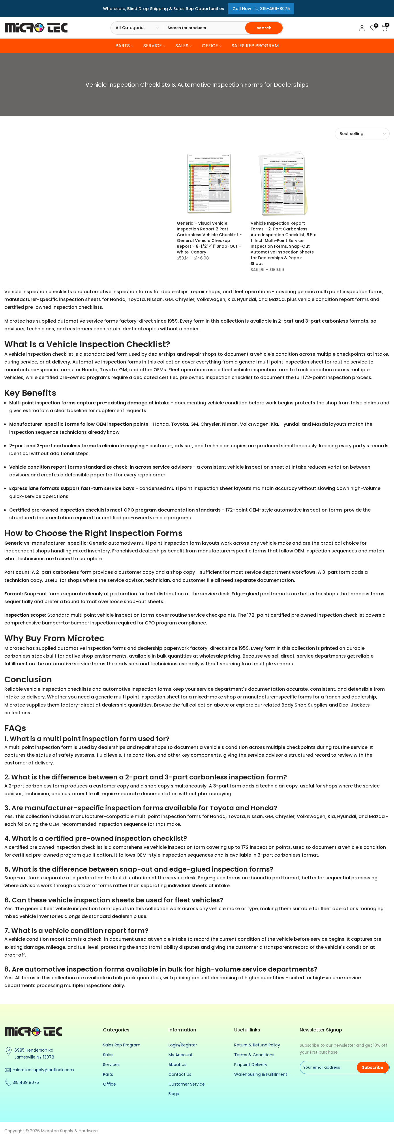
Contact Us (179, 1074)
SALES (181, 46)
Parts (108, 1074)
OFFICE (210, 46)
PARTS (122, 46)
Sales (108, 1055)
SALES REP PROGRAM (255, 46)
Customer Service (186, 1084)
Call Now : (261, 9)
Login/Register (182, 1045)
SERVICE (152, 46)
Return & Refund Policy (257, 1045)
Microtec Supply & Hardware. (70, 1131)
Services (111, 1064)
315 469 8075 (26, 1082)
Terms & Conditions (254, 1055)
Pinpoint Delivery (250, 1064)
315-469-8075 (275, 9)
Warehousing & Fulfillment (260, 1074)
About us (177, 1064)
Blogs (173, 1094)
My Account (180, 1055)
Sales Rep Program (121, 1045)
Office (109, 1084)
